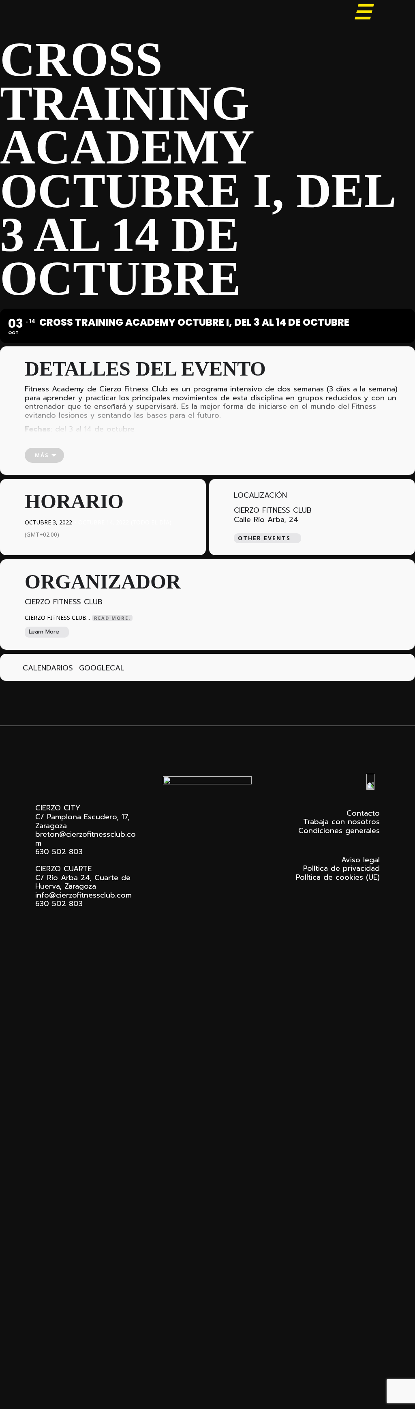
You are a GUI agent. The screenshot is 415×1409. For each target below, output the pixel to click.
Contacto (363, 813)
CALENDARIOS (48, 668)
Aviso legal (360, 860)
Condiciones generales (339, 830)
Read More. (112, 618)
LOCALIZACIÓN (260, 495)
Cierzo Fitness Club (75, 13)
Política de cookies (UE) (338, 877)
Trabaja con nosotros (341, 821)
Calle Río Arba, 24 (266, 519)
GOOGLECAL (101, 668)
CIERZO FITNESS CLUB (273, 510)
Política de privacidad (341, 868)
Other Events (264, 538)
